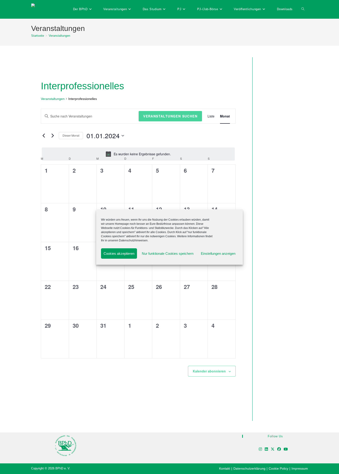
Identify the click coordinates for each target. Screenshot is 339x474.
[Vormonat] (43, 135)
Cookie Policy (278, 468)
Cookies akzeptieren (119, 253)
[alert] (138, 153)
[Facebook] (279, 449)
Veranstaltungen (59, 35)
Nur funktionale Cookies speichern (167, 253)
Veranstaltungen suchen (170, 116)
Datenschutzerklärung (249, 468)
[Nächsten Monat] (52, 135)
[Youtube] (286, 449)
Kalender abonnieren (209, 371)
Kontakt (224, 468)
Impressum (299, 468)
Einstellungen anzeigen (218, 253)
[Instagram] (260, 449)
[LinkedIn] (266, 449)
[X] (272, 449)
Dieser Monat (70, 135)
